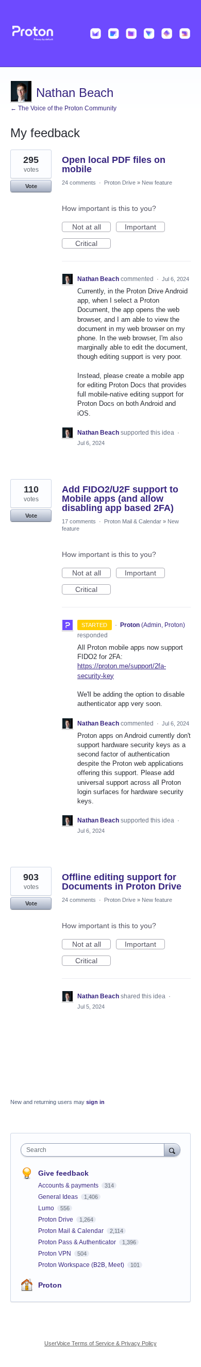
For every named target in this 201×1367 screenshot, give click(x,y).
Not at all (91, 227)
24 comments (79, 182)
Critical (93, 244)
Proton (50, 1285)
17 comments (79, 521)
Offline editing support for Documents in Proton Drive (121, 882)
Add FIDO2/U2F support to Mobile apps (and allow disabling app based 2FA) (120, 498)
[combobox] (95, 1150)
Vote (31, 186)
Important (145, 227)
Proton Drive (120, 182)
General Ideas (58, 1196)
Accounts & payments (69, 1185)
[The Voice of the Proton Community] (100, 33)
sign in (95, 1102)
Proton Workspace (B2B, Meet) (82, 1265)
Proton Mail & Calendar (132, 521)
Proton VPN (55, 1253)
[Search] (172, 1149)
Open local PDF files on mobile (113, 164)
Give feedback (63, 1173)
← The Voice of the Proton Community (63, 108)
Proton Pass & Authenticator (78, 1242)
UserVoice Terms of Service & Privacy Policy (100, 1343)
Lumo (47, 1208)
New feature (157, 182)
